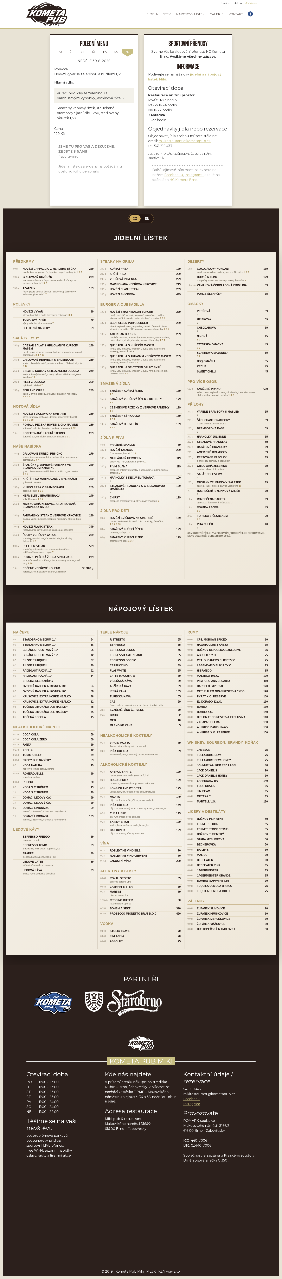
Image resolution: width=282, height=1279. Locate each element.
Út (71, 51)
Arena (253, 3)
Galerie (216, 14)
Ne (127, 51)
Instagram (191, 1104)
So (116, 51)
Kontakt (236, 14)
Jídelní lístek (159, 14)
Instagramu (194, 175)
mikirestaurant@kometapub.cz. (185, 141)
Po (60, 51)
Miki (247, 3)
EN (147, 218)
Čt (93, 51)
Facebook (191, 1099)
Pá (105, 51)
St (82, 51)
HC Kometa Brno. (183, 180)
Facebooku (173, 175)
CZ (135, 218)
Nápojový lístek (190, 14)
